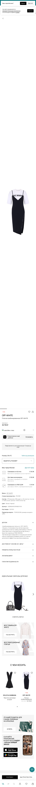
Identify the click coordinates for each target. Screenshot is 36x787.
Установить (29, 437)
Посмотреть (10, 635)
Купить (18, 617)
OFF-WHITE (9, 493)
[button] (17, 706)
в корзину (9, 777)
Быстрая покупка (26, 777)
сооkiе (17, 12)
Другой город (29, 468)
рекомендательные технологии (11, 11)
